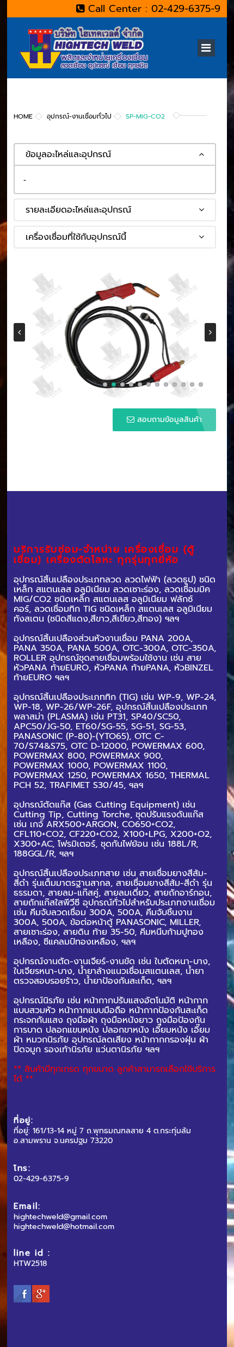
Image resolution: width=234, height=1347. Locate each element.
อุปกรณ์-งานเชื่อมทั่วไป (79, 116)
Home (23, 116)
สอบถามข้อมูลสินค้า (168, 419)
